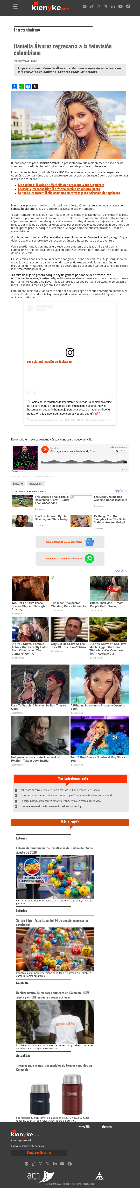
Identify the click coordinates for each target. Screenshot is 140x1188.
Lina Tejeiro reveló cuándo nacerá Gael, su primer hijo (51, 806)
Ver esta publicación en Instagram (49, 361)
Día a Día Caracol (73, 419)
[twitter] (106, 7)
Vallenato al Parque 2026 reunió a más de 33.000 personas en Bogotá (60, 790)
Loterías (21, 838)
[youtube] (120, 7)
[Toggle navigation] (15, 6)
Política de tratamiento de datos (27, 1146)
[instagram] (98, 7)
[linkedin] (113, 7)
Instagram (36, 483)
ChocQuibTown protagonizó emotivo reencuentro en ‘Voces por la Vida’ (60, 800)
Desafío (18, 483)
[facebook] (128, 7)
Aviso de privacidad (21, 1140)
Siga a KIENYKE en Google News (64, 542)
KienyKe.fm (15, 477)
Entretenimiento (27, 30)
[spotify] (85, 7)
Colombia (22, 983)
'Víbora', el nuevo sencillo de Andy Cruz (37, 477)
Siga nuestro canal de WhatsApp (64, 558)
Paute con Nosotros (39, 1152)
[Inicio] (50, 6)
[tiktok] (92, 7)
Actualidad (23, 1055)
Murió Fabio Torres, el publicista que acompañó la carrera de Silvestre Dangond (66, 795)
